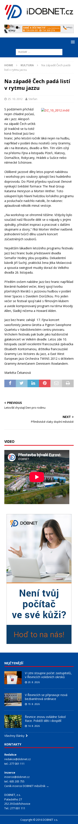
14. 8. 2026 (34, 725)
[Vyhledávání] (39, 52)
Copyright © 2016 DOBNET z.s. (39, 820)
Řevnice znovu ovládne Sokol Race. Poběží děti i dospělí (45, 719)
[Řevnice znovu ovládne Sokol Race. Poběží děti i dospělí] (13, 721)
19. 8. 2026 (34, 704)
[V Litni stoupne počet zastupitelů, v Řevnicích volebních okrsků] (13, 677)
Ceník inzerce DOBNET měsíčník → (26, 786)
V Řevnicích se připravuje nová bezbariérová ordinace (46, 697)
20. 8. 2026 (34, 682)
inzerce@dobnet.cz (17, 777)
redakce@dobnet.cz (17, 759)
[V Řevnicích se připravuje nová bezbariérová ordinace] (13, 699)
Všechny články (15, 736)
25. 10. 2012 (15, 99)
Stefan (32, 99)
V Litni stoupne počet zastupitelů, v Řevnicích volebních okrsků (48, 675)
